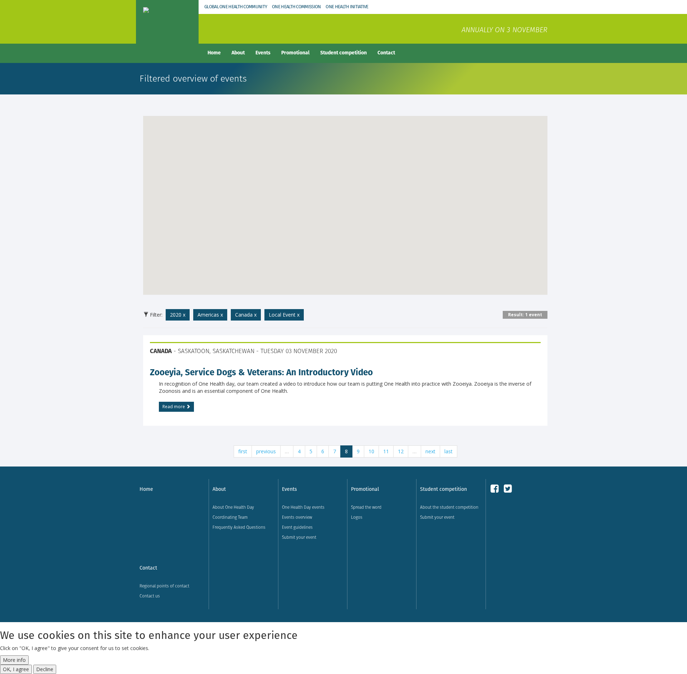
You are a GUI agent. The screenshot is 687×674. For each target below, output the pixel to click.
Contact (386, 52)
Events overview (297, 517)
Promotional (295, 52)
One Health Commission (296, 6)
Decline (44, 669)
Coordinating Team (230, 517)
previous (266, 451)
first (242, 451)
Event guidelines (297, 527)
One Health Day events (303, 507)
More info (14, 659)
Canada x (246, 314)
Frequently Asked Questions (239, 527)
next (430, 451)
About (238, 52)
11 (386, 451)
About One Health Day (233, 507)
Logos (356, 517)
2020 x (177, 314)
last (448, 451)
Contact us (150, 596)
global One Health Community (235, 6)
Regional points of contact (164, 586)
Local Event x (284, 314)
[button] (345, 201)
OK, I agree (16, 669)
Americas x (210, 314)
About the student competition (449, 507)
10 (371, 451)
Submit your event (299, 537)
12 (401, 451)
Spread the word (366, 507)
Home (214, 52)
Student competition (343, 52)
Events (263, 52)
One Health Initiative (347, 6)
